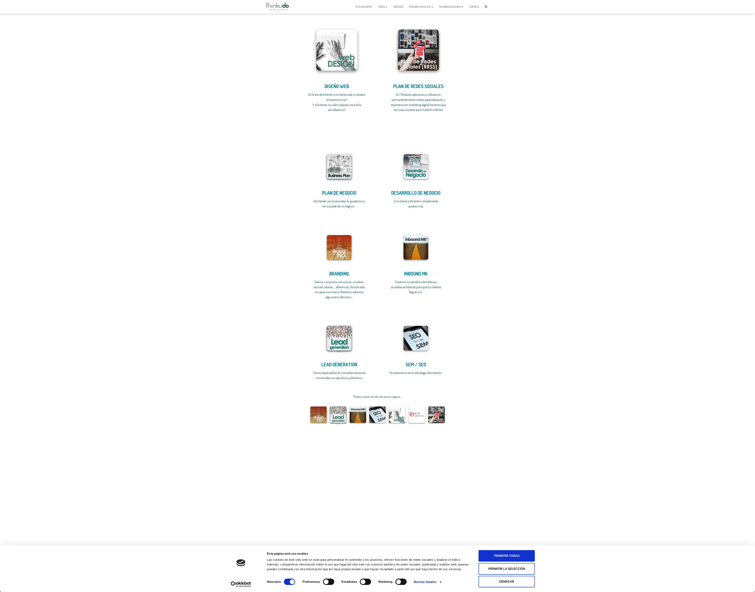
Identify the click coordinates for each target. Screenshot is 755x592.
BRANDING (339, 274)
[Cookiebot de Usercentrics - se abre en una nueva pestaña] (241, 584)
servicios (398, 6)
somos (381, 6)
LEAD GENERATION (339, 364)
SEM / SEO (416, 364)
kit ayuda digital (363, 6)
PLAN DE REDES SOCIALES (418, 86)
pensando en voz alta (420, 6)
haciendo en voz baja (450, 6)
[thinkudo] (277, 7)
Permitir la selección (506, 568)
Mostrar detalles (425, 582)
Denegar (506, 581)
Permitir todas (506, 555)
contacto (474, 6)
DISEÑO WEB (337, 86)
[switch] (328, 582)
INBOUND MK (416, 274)
